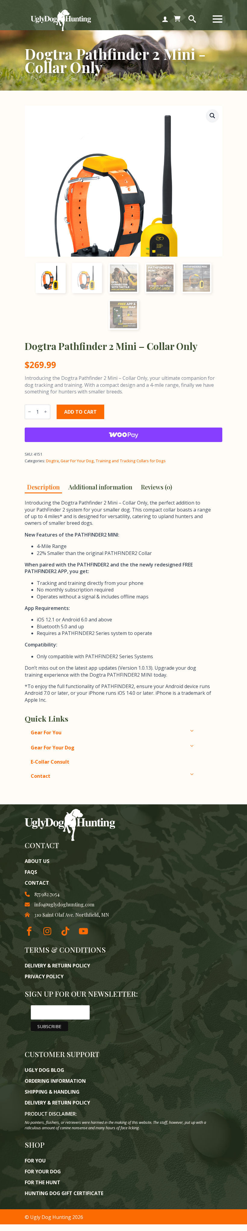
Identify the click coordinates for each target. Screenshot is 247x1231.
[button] (212, 115)
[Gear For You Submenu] (205, 730)
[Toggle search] (192, 19)
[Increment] (45, 412)
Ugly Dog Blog (44, 1070)
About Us (37, 861)
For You (35, 1160)
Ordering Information (55, 1081)
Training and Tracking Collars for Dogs (130, 460)
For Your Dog (43, 1171)
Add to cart (80, 412)
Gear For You (46, 732)
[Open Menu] (217, 19)
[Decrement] (29, 412)
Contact (40, 776)
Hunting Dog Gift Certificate (64, 1193)
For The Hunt (42, 1182)
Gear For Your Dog (77, 460)
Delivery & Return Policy (57, 965)
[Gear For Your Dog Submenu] (205, 745)
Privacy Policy (44, 976)
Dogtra (52, 460)
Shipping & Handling (52, 1091)
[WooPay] (123, 435)
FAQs (31, 872)
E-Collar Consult (50, 761)
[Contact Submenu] (205, 774)
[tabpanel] (118, 601)
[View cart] (177, 19)
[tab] (43, 486)
